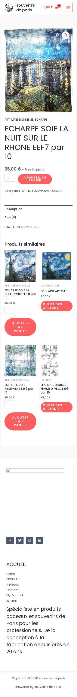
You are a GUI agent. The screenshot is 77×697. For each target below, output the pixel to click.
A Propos (12, 585)
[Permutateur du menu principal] (68, 7)
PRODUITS (13, 579)
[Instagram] (29, 540)
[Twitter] (20, 540)
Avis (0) (10, 217)
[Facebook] (10, 540)
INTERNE (11, 601)
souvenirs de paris (25, 8)
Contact (12, 590)
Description (13, 209)
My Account (14, 595)
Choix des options (52, 306)
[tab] (38, 209)
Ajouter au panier (35, 179)
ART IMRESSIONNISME (18, 120)
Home (10, 574)
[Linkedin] (39, 540)
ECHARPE (41, 120)
